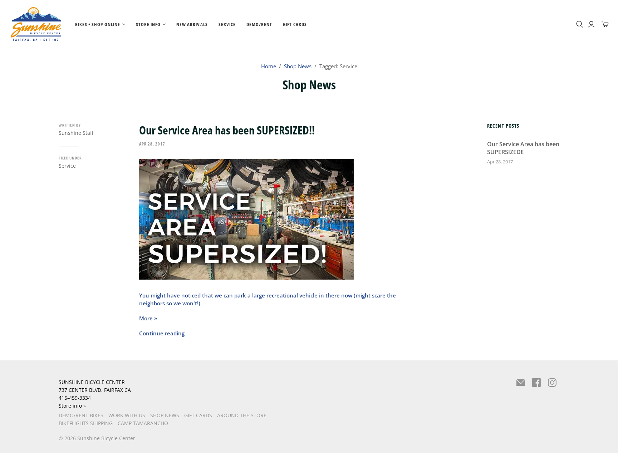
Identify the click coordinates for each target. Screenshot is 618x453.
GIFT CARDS (198, 415)
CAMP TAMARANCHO (143, 423)
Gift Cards (294, 24)
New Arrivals (191, 24)
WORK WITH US (126, 415)
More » (148, 318)
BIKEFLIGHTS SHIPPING (86, 423)
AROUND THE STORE (241, 415)
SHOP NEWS (164, 415)
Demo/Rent (259, 24)
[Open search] (579, 24)
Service (227, 24)
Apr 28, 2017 (152, 144)
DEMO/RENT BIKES (81, 415)
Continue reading (162, 333)
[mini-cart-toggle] (605, 24)
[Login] (591, 24)
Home (268, 66)
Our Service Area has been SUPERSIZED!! (227, 130)
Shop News (298, 66)
